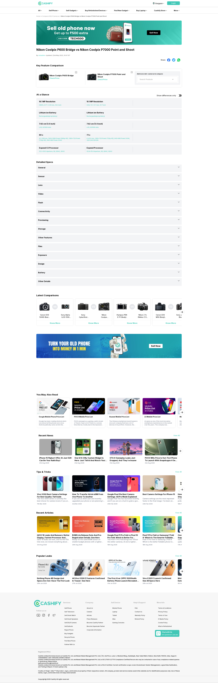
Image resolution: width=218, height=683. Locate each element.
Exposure (42, 255)
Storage (42, 229)
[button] (173, 3)
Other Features (45, 237)
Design (41, 264)
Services (66, 603)
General (41, 167)
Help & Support (139, 603)
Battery (41, 272)
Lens (40, 185)
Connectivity (44, 211)
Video (40, 194)
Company (89, 603)
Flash (40, 202)
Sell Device (115, 603)
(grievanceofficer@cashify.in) (48, 663)
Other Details (44, 281)
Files (40, 246)
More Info (161, 603)
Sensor (41, 176)
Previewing (43, 220)
